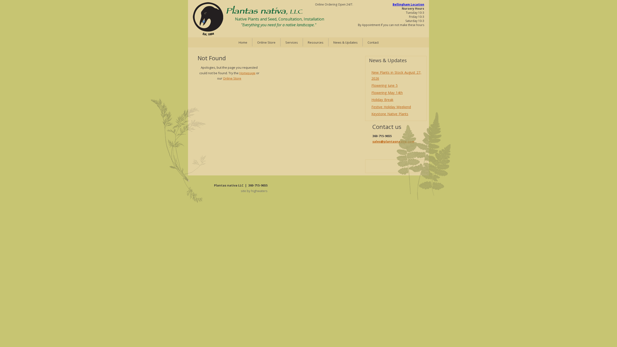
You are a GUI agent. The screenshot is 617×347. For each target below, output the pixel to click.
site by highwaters (254, 191)
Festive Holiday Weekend (391, 107)
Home (243, 42)
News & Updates (345, 42)
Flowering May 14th (387, 92)
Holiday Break (382, 99)
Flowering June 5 (384, 85)
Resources (315, 42)
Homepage (247, 73)
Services (291, 42)
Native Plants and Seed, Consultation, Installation (279, 19)
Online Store (266, 42)
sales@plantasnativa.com (393, 141)
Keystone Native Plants (389, 114)
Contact (373, 42)
